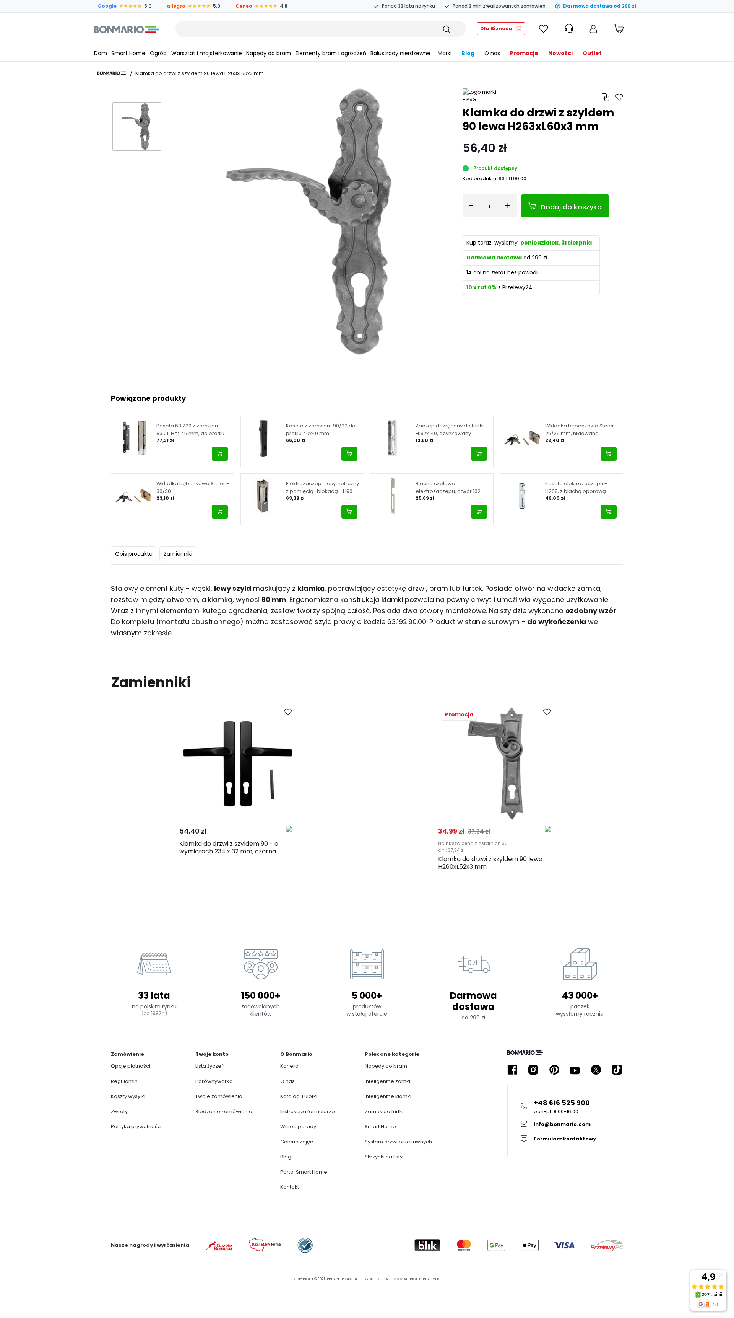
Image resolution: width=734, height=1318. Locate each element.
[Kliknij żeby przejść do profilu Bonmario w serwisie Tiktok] (617, 1069)
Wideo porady (298, 1126)
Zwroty (119, 1111)
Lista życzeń (209, 1066)
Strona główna (112, 73)
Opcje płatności (130, 1066)
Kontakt (289, 1187)
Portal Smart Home (303, 1172)
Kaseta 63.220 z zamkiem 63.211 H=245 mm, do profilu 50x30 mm (190, 429)
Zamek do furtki (384, 1111)
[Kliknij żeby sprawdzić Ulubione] (543, 29)
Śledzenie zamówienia (223, 1111)
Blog (285, 1156)
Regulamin (124, 1081)
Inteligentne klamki (388, 1096)
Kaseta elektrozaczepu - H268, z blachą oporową (576, 487)
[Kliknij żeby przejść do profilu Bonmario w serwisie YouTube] (575, 1069)
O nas (287, 1081)
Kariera (289, 1066)
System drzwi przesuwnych (398, 1141)
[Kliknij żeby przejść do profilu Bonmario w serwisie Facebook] (512, 1069)
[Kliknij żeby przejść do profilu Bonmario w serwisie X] (596, 1069)
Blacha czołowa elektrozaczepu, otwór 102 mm (448, 487)
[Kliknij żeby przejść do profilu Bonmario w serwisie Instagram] (533, 1069)
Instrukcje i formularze (307, 1111)
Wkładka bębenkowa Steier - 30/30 (192, 487)
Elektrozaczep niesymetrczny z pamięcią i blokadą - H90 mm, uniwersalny (322, 487)
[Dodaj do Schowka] (288, 712)
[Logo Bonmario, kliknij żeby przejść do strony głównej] (126, 29)
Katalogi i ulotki (298, 1096)
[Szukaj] (446, 29)
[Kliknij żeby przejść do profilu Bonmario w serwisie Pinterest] (554, 1069)
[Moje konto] (593, 29)
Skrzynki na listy (384, 1156)
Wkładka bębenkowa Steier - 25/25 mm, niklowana (581, 429)
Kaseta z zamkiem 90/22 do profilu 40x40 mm (321, 429)
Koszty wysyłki (128, 1096)
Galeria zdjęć (296, 1141)
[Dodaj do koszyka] (220, 454)
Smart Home (380, 1126)
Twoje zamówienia (218, 1096)
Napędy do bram (386, 1066)
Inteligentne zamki (387, 1081)
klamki (392, 599)
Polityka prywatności (136, 1126)
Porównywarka (214, 1081)
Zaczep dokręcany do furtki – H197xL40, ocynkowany (452, 429)
